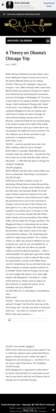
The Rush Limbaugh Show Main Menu (23, 14)
